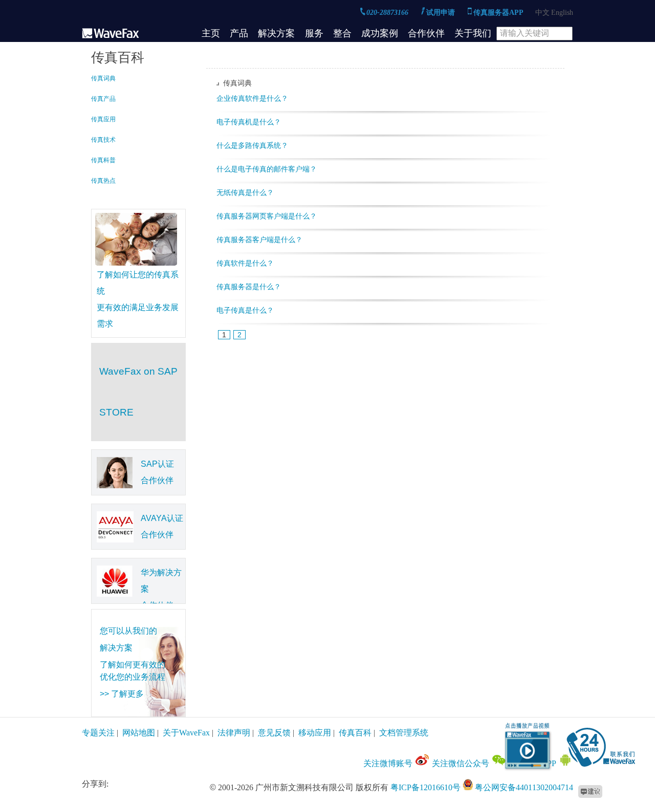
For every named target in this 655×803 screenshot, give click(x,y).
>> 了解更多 (122, 693)
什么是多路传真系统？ (252, 145)
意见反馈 (274, 732)
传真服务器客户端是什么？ (259, 239)
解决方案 (276, 33)
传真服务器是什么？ (248, 287)
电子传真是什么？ (245, 310)
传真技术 (103, 139)
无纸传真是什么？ (245, 192)
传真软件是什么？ (245, 263)
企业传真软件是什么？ (252, 98)
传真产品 (103, 98)
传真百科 (355, 732)
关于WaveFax (186, 732)
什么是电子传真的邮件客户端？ (266, 169)
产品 (239, 33)
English (562, 12)
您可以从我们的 (128, 630)
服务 (314, 33)
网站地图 (138, 732)
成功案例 (379, 33)
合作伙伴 (426, 33)
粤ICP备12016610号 (425, 787)
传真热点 (103, 180)
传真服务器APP (499, 12)
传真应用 (103, 119)
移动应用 (314, 732)
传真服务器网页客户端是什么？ (266, 216)
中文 (542, 12)
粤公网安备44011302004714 (524, 787)
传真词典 (103, 78)
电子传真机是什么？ (248, 122)
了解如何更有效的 (132, 664)
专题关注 (98, 732)
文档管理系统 (403, 732)
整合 (342, 33)
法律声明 (233, 732)
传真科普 (103, 160)
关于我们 (472, 33)
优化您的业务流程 (132, 676)
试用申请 (441, 12)
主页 (211, 33)
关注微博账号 (388, 763)
